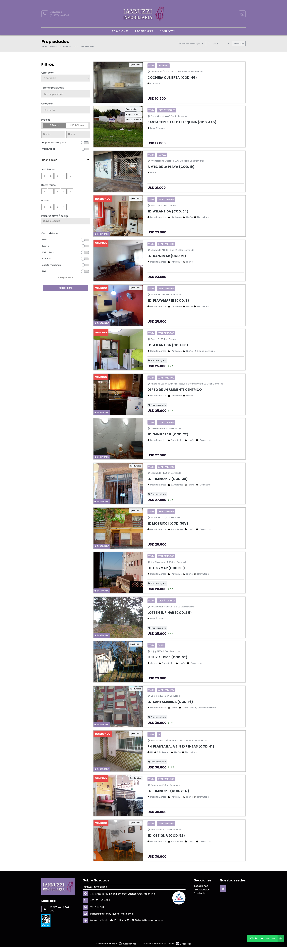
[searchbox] (67, 94)
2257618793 (97, 907)
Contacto (167, 31)
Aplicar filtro (65, 287)
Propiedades (144, 31)
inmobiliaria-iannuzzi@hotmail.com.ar (112, 913)
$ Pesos (54, 125)
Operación (47, 72)
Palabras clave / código (55, 216)
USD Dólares (77, 125)
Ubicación (47, 103)
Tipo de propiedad (52, 87)
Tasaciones (120, 31)
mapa (240, 43)
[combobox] (65, 93)
